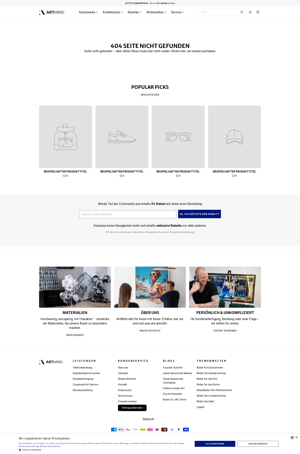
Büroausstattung (82, 390)
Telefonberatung (82, 367)
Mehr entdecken (150, 95)
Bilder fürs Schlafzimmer (211, 395)
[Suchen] (242, 12)
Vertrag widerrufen (132, 407)
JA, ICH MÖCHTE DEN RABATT (199, 214)
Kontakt (122, 384)
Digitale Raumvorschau (86, 373)
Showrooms (125, 395)
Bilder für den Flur (207, 378)
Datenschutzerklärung (182, 232)
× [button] (296, 437)
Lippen (200, 407)
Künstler (133, 12)
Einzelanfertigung (83, 378)
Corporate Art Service (85, 384)
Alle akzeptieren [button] (215, 443)
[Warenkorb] (258, 12)
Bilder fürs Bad (205, 401)
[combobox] (292, 437)
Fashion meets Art (174, 388)
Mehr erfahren (74, 335)
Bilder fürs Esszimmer (210, 367)
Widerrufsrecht (127, 378)
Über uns (123, 367)
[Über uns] (150, 287)
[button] (103, 450)
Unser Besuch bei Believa (177, 373)
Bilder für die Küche (208, 384)
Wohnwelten (155, 12)
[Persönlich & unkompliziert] (225, 287)
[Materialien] (75, 287)
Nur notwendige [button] (258, 443)
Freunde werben (127, 401)
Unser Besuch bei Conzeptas (173, 380)
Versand (123, 373)
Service (176, 12)
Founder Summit (172, 367)
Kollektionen (111, 12)
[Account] (250, 12)
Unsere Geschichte (150, 330)
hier (183, 51)
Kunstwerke (87, 12)
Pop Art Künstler (172, 393)
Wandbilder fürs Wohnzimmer (214, 390)
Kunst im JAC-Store (174, 399)
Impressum (124, 390)
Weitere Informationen (50, 446)
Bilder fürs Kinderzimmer (211, 373)
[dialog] (150, 444)
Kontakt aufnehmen (225, 330)
